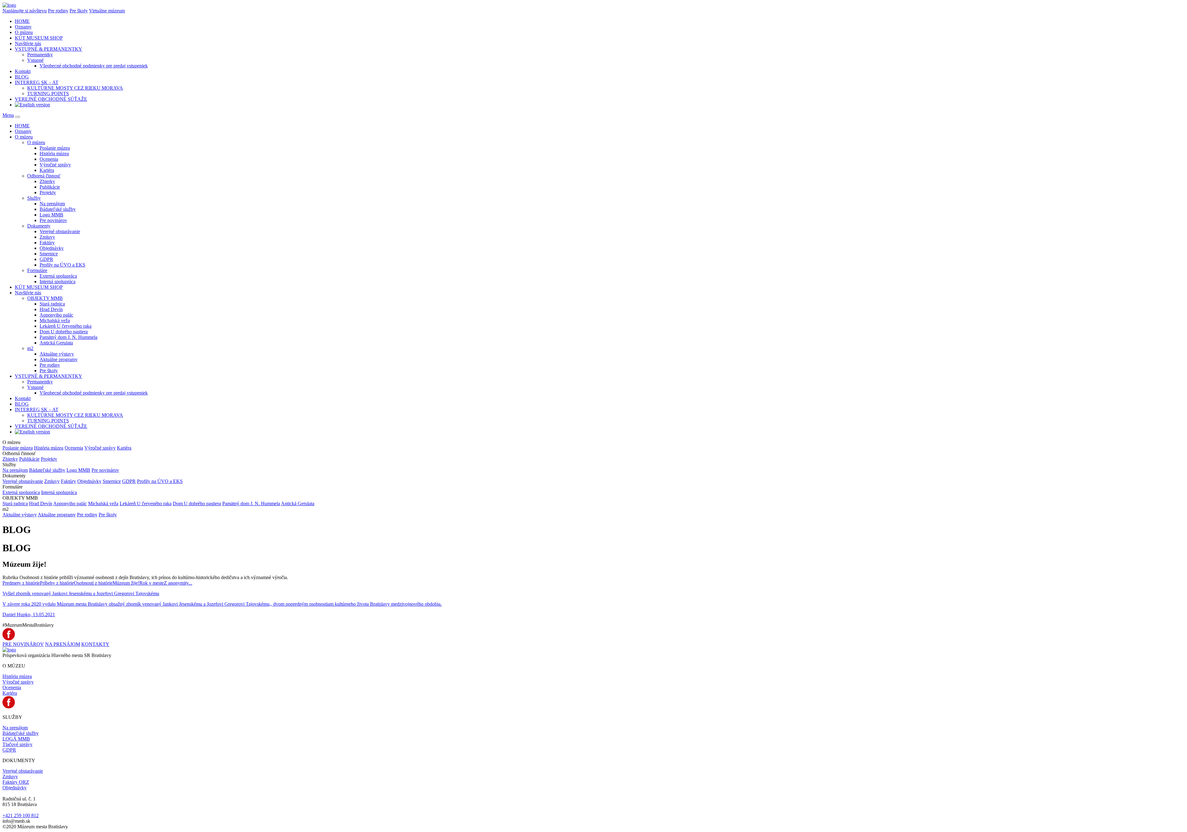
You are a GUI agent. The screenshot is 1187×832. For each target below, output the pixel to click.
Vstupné (35, 60)
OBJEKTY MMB (45, 298)
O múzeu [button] (24, 32)
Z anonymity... (178, 583)
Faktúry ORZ (15, 782)
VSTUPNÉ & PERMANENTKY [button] (48, 49)
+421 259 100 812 (20, 815)
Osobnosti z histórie (93, 583)
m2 (30, 348)
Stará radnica (52, 303)
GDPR (46, 259)
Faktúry (47, 242)
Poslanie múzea (55, 148)
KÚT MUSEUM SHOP (39, 38)
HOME (22, 21)
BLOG (22, 76)
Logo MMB (51, 214)
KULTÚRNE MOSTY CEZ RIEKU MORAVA (75, 88)
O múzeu (36, 142)
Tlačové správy (17, 744)
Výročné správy (55, 164)
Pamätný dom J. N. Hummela (68, 337)
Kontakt (23, 71)
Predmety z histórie (21, 583)
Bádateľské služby (58, 209)
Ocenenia (49, 159)
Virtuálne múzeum (107, 10)
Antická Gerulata (56, 342)
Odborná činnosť (44, 175)
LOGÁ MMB (16, 738)
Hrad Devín (51, 309)
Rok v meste (151, 583)
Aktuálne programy (59, 359)
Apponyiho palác (56, 315)
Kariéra (47, 170)
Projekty (48, 192)
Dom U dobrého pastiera (64, 331)
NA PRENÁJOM (62, 644)
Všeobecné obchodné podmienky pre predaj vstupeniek (94, 65)
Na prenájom (52, 203)
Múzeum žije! (126, 583)
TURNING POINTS (48, 93)
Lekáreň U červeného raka (65, 326)
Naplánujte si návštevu (24, 10)
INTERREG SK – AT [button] (36, 82)
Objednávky (52, 248)
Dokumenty (38, 225)
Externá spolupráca (58, 276)
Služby (34, 198)
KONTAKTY (95, 644)
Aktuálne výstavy (57, 353)
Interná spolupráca (57, 281)
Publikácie (50, 187)
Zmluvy (47, 237)
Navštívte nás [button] (28, 43)
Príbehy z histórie (57, 583)
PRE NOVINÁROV (23, 644)
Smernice (49, 253)
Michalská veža (55, 320)
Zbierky (47, 181)
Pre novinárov (53, 220)
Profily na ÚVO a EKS (62, 264)
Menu (8, 115)
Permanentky (40, 54)
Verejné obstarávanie (60, 231)
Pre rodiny (58, 10)
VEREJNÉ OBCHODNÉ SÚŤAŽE (51, 99)
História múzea (54, 153)
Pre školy (79, 10)
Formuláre (37, 270)
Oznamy (23, 26)
